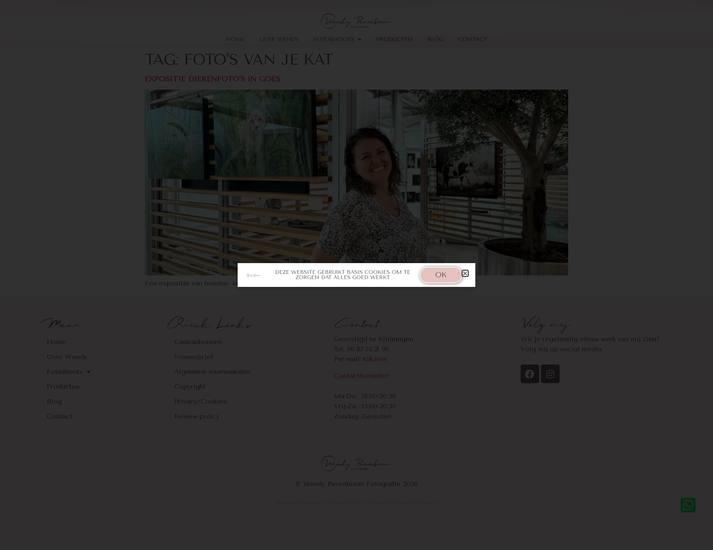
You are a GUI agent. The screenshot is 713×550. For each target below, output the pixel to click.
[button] (465, 273)
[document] (356, 275)
